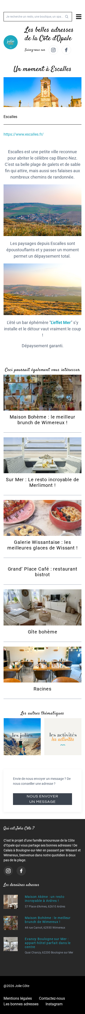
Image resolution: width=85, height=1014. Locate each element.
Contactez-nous (52, 998)
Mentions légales (18, 998)
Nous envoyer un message (42, 799)
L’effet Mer (61, 322)
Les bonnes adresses (21, 1004)
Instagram (54, 1004)
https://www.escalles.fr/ (24, 134)
